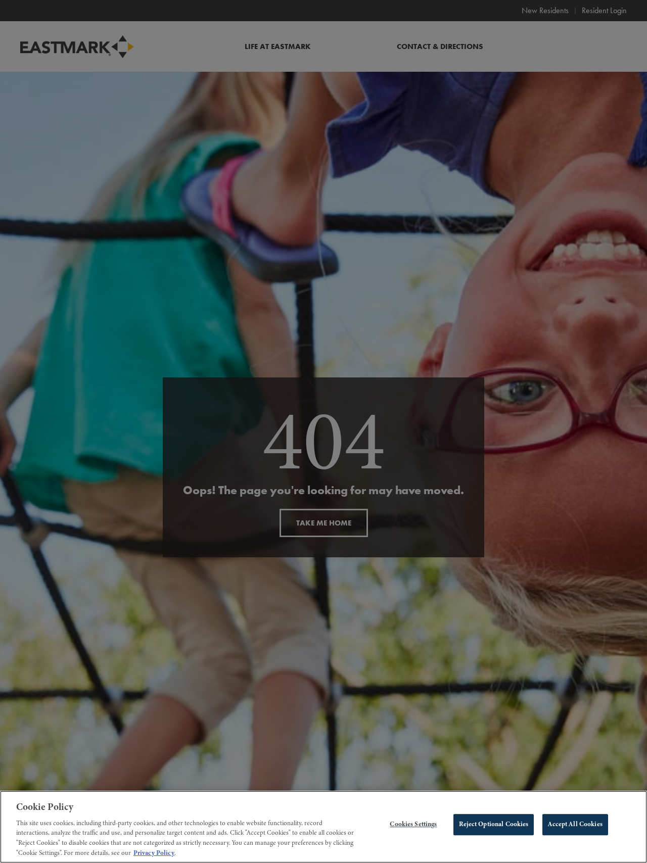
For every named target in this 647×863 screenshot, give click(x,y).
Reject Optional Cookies (493, 824)
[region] (323, 827)
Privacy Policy (153, 852)
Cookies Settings (413, 824)
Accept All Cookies (575, 824)
